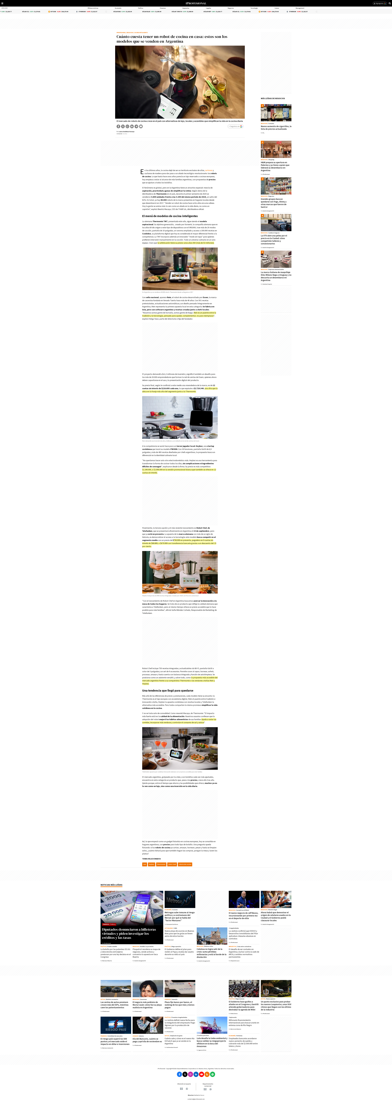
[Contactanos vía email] (181, 1089)
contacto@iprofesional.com (196, 1099)
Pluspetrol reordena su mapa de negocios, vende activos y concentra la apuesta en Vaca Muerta (146, 953)
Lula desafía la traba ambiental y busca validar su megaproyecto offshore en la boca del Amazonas (212, 1042)
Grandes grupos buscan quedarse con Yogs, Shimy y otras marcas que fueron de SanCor (273, 203)
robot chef (172, 864)
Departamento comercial (208, 1085)
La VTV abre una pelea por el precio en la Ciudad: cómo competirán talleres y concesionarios (274, 239)
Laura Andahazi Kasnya (126, 132)
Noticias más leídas (111, 884)
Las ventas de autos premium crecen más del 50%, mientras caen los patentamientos (114, 1005)
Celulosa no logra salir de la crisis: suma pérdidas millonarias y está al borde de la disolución (211, 953)
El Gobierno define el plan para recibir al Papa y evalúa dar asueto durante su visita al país (179, 952)
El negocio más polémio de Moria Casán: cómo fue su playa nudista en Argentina (147, 1005)
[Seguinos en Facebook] (179, 1074)
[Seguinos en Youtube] (201, 1074)
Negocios (231, 8)
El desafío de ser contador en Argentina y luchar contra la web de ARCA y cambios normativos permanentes (244, 953)
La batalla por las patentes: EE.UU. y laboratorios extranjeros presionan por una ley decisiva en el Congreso (116, 953)
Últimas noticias (93, 8)
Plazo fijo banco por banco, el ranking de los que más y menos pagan (179, 1005)
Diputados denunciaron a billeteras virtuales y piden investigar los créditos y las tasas (129, 933)
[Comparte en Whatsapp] (127, 126)
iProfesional (121, 33)
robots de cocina (185, 864)
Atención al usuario (184, 1084)
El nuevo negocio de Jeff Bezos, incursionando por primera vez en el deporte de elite (243, 916)
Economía (118, 8)
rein (144, 864)
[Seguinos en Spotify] (212, 1074)
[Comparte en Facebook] (118, 126)
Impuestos (185, 8)
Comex (277, 8)
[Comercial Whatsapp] (210, 1089)
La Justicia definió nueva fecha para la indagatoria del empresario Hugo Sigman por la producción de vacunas (180, 1024)
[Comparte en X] (123, 126)
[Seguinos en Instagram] (190, 1074)
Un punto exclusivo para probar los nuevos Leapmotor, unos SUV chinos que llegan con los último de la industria (276, 1005)
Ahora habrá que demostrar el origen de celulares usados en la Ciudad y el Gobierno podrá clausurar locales (276, 916)
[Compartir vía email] (141, 126)
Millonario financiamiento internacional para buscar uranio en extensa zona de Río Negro (244, 1023)
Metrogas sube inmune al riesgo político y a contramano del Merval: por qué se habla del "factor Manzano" (180, 916)
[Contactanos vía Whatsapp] (187, 1089)
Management (300, 8)
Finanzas (163, 8)
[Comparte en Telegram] (136, 126)
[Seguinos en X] (185, 1074)
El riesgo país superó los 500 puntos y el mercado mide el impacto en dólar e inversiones (115, 1041)
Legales (208, 8)
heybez (151, 864)
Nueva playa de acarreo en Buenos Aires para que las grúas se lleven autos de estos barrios (179, 933)
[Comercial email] (205, 1089)
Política (140, 8)
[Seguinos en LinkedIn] (196, 1074)
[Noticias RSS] (207, 1074)
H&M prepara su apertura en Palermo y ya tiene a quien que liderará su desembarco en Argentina (275, 166)
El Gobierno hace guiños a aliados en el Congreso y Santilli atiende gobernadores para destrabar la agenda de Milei (244, 1005)
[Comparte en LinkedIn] (132, 126)
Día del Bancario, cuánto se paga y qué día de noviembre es (147, 1040)
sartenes (209, 170)
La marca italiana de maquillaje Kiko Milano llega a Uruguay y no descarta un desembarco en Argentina (276, 276)
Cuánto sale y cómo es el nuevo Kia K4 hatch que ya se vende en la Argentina (179, 1041)
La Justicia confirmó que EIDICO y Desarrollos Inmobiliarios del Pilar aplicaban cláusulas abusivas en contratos (243, 935)
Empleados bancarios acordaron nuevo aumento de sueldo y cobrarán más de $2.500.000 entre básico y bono (243, 1042)
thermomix (161, 864)
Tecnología (254, 8)
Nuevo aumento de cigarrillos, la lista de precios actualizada (276, 127)
